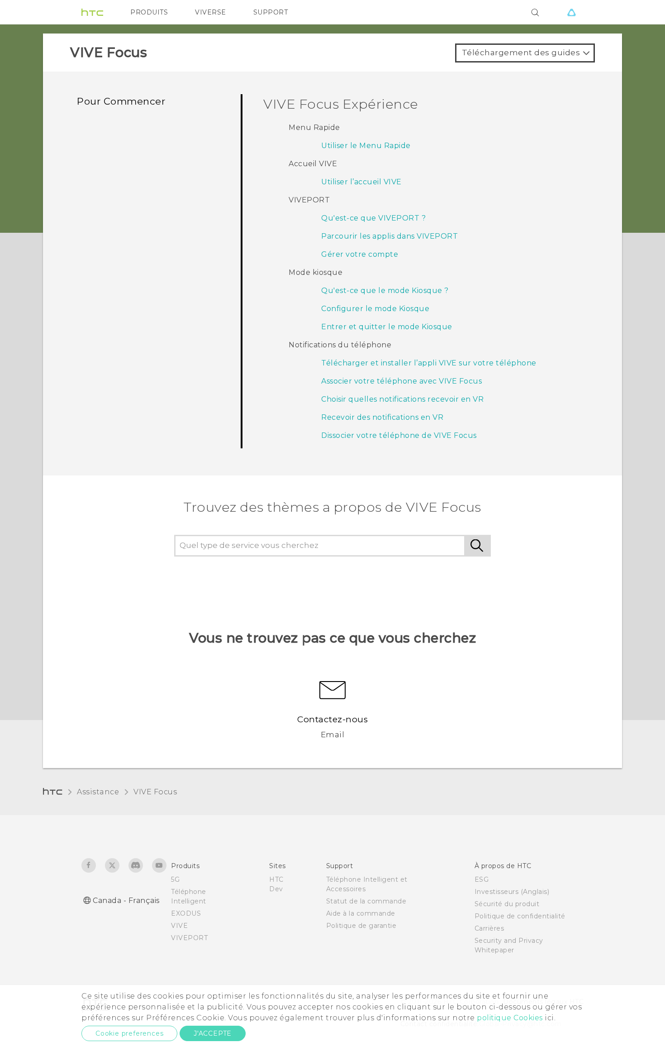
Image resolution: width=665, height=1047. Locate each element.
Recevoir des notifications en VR (382, 417)
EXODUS (186, 913)
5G (175, 879)
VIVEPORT (189, 938)
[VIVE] (571, 12)
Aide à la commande (360, 913)
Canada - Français (126, 900)
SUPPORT (270, 12)
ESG (482, 879)
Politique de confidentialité (520, 916)
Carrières (489, 928)
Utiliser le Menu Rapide (366, 145)
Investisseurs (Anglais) (512, 892)
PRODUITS (149, 12)
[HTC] (92, 12)
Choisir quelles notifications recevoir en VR (402, 399)
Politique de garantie (361, 926)
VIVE (179, 926)
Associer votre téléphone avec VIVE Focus (401, 381)
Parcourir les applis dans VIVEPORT (389, 236)
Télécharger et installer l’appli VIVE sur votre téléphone (429, 363)
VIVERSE (210, 12)
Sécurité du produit (507, 904)
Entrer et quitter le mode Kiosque (386, 326)
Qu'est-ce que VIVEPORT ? (373, 218)
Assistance (98, 792)
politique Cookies (510, 1017)
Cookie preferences (129, 1033)
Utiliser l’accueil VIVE (361, 182)
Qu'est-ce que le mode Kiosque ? (385, 290)
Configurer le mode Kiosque (375, 308)
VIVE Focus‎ (155, 792)
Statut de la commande (366, 901)
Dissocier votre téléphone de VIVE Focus (399, 435)
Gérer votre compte (359, 254)
